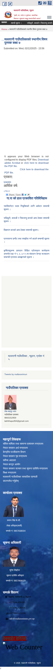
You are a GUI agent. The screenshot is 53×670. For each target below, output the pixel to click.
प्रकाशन (7, 182)
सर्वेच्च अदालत (9, 460)
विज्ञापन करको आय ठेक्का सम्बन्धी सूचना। (21, 230)
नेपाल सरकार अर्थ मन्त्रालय (15, 447)
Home (4, 29)
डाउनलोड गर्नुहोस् (11, 480)
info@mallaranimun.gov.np (22, 618)
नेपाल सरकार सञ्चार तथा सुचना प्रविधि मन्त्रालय (25, 468)
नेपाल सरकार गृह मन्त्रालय (15, 456)
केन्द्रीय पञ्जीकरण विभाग (14, 452)
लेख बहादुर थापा (10, 411)
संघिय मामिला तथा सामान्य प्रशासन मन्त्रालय (23, 443)
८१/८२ (7, 191)
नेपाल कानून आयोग (11, 464)
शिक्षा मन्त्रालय (9, 472)
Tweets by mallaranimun (15, 374)
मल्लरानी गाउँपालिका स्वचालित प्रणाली (20, 476)
